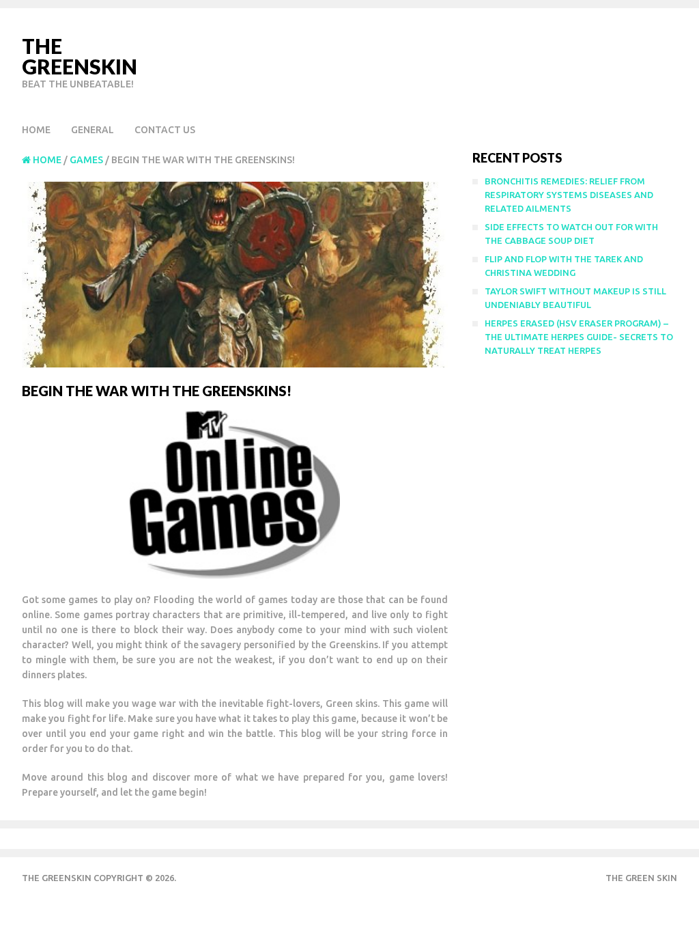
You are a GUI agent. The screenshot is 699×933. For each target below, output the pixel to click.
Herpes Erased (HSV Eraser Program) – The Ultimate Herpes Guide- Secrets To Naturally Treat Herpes (579, 336)
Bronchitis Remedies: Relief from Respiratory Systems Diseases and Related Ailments (569, 194)
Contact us (164, 130)
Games (86, 159)
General (92, 130)
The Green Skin (641, 877)
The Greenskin (79, 56)
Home (36, 130)
